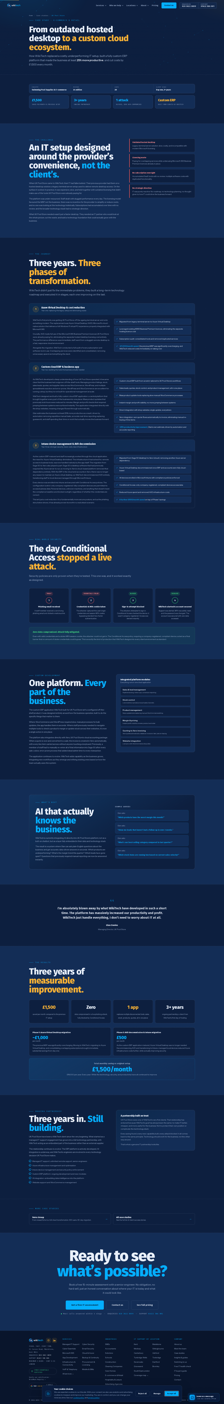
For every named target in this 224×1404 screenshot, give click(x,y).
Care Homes (110, 1371)
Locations (131, 5)
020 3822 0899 (126, 1314)
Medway (137, 1349)
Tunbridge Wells (140, 1358)
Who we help (115, 5)
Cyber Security (88, 1344)
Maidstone (156, 1344)
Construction (110, 1362)
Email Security (88, 1349)
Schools (108, 1358)
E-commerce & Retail (114, 1375)
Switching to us (180, 1362)
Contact (177, 1380)
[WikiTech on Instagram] (48, 1340)
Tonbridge (156, 1358)
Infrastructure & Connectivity (68, 1363)
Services (100, 5)
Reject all (142, 1393)
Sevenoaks (138, 1362)
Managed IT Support (70, 1344)
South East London (142, 1371)
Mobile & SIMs (88, 1369)
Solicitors (109, 1353)
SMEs (107, 1344)
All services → (68, 1374)
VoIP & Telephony (69, 1369)
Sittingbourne (158, 1349)
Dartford (156, 1362)
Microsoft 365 (68, 1353)
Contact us (169, 5)
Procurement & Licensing (88, 1363)
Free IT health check (182, 1366)
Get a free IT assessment (84, 1305)
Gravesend (138, 1366)
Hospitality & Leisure (113, 1380)
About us (178, 1344)
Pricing (155, 5)
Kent (136, 1344)
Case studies (42, 16)
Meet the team (180, 1349)
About (143, 5)
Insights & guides (181, 1358)
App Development (70, 1358)
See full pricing (145, 1305)
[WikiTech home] (13, 5)
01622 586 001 (155, 1314)
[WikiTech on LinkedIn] (54, 1340)
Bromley (155, 1366)
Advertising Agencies (113, 1384)
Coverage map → (141, 1375)
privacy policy (93, 1398)
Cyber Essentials (69, 1349)
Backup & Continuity (90, 1358)
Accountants (110, 1349)
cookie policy (78, 1398)
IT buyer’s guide (180, 1371)
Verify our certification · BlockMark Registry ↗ (39, 1378)
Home (31, 16)
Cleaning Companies (113, 1366)
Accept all (171, 1393)
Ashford (155, 1353)
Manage (157, 1393)
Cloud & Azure (88, 1353)
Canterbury (138, 1353)
